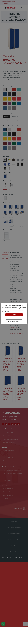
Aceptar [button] (14, 314)
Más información (5, 311)
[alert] (14, 313)
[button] (14, 321)
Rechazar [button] (14, 318)
